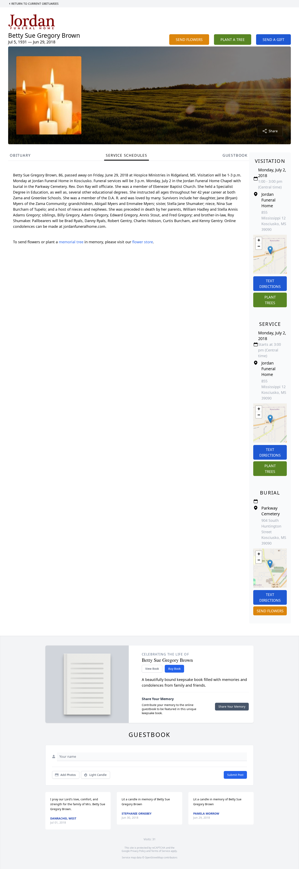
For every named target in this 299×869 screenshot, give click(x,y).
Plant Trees (270, 300)
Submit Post (235, 775)
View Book (152, 669)
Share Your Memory (231, 706)
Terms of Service (160, 851)
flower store (142, 241)
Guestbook (235, 155)
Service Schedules (126, 155)
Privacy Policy (138, 851)
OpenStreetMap (154, 857)
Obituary (20, 155)
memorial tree (71, 241)
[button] (270, 250)
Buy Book (174, 669)
